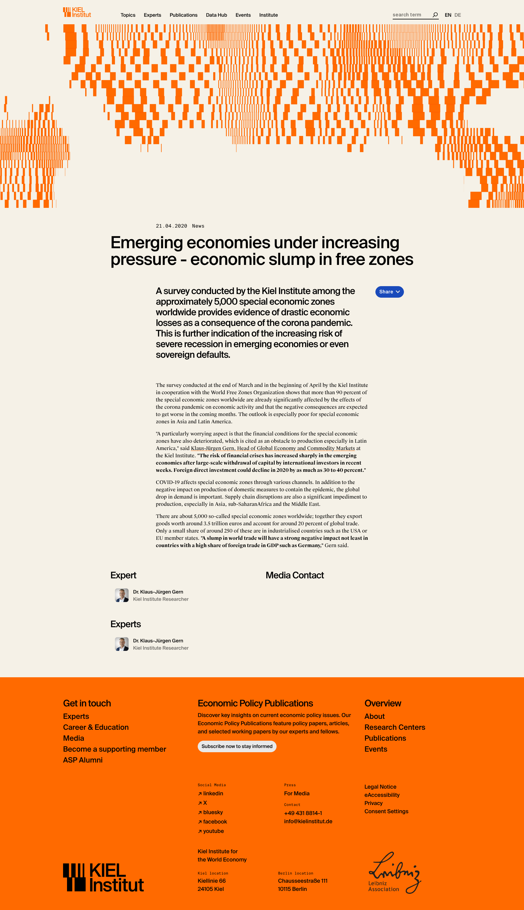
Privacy (373, 803)
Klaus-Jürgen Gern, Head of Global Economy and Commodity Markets (273, 448)
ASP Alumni (83, 760)
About (374, 716)
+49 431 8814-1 (303, 813)
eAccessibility (382, 795)
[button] (128, 15)
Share (386, 292)
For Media (297, 793)
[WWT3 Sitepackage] (86, 12)
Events (375, 749)
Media (73, 738)
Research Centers (394, 727)
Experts (76, 716)
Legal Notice (380, 786)
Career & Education (96, 727)
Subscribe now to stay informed (237, 746)
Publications (385, 738)
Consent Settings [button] (386, 811)
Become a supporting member (114, 749)
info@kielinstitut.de (308, 821)
